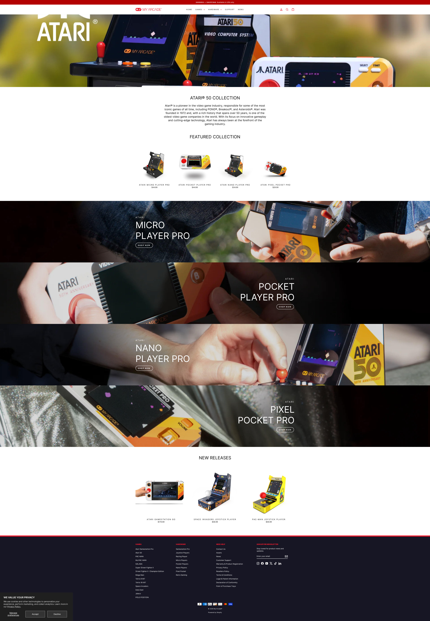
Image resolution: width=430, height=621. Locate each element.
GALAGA (138, 564)
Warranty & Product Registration (229, 564)
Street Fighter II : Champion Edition (149, 571)
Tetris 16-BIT (140, 582)
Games (199, 9)
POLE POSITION (142, 597)
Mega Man (139, 575)
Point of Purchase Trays (226, 586)
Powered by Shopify (215, 612)
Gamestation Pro (183, 549)
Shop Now (144, 245)
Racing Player (181, 556)
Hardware (214, 9)
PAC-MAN (139, 556)
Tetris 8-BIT (140, 579)
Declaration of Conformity (227, 582)
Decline (57, 614)
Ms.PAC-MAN (140, 560)
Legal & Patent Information (227, 579)
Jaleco (138, 593)
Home (189, 9)
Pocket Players (182, 564)
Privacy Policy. (14, 606)
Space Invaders (141, 586)
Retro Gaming (181, 575)
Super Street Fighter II (144, 568)
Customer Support (223, 560)
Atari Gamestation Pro (144, 549)
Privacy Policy (222, 568)
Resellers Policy (222, 571)
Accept (35, 614)
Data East (139, 590)
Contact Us (220, 549)
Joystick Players (182, 553)
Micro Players (181, 560)
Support (230, 9)
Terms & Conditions (224, 575)
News (241, 9)
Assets (219, 553)
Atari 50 (138, 553)
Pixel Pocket (181, 571)
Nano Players (181, 568)
